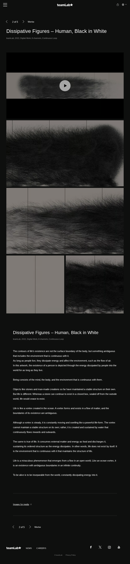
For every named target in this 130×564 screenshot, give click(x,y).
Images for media (21, 504)
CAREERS (41, 548)
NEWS (29, 548)
